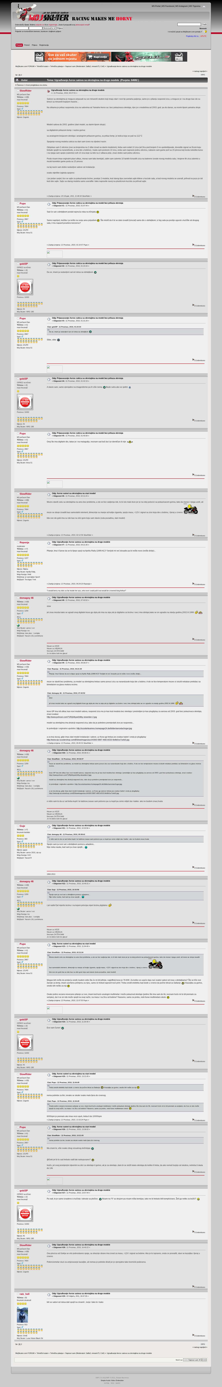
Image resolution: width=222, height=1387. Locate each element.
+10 (26, 602)
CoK (102, 66)
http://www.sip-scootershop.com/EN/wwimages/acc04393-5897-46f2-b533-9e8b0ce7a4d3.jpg (88, 740)
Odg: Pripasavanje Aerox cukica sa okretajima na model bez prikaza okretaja (87, 203)
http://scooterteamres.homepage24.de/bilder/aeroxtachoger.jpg (104, 728)
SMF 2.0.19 (100, 1378)
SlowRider (26, 90)
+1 (26, 210)
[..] (18, 626)
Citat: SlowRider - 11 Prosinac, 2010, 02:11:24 (65, 952)
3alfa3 (88, 66)
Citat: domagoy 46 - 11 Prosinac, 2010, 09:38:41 (66, 834)
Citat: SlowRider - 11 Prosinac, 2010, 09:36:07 (65, 759)
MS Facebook (168, 6)
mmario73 (95, 66)
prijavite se (40, 25)
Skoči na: (179, 1360)
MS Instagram (182, 6)
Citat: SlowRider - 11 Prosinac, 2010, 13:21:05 (65, 1135)
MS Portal (156, 6)
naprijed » (203, 71)
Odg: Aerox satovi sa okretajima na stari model (74, 493)
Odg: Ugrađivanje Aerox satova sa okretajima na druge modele (81, 542)
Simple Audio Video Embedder (112, 1380)
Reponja (24, 542)
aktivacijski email (82, 25)
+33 (26, 97)
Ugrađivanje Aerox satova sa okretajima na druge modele (77, 90)
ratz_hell (24, 1294)
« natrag (196, 71)
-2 (26, 270)
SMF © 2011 (110, 1378)
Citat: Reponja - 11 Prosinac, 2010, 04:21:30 (64, 669)
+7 (26, 549)
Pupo (23, 203)
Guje (22, 826)
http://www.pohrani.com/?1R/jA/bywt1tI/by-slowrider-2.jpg (72, 717)
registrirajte (53, 25)
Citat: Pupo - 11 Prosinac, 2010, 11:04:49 (63, 1082)
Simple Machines (122, 1378)
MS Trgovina (194, 6)
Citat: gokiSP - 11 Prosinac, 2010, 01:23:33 (64, 327)
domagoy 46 (26, 597)
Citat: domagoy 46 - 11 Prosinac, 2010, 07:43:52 (66, 693)
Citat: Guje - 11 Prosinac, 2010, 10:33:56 (63, 890)
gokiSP (24, 263)
